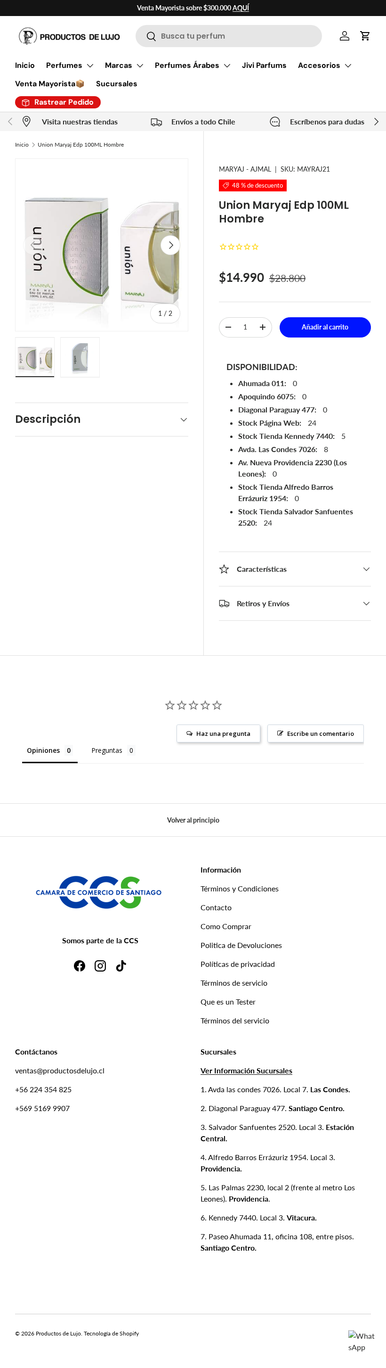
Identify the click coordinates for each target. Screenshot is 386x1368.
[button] (365, 35)
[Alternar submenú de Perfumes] (90, 65)
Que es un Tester (228, 1001)
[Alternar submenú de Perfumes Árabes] (227, 65)
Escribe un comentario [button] (320, 733)
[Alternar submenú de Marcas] (139, 65)
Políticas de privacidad (238, 963)
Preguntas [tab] (106, 750)
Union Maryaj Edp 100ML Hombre (81, 144)
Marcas (118, 65)
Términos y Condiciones (240, 888)
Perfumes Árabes (187, 65)
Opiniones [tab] (43, 750)
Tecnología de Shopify (111, 1333)
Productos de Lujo (58, 1333)
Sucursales (116, 84)
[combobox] (229, 36)
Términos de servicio (234, 982)
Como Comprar (226, 926)
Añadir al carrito (325, 327)
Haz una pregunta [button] (223, 733)
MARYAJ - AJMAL (245, 169)
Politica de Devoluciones (241, 944)
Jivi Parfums (264, 65)
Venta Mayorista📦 (50, 84)
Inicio (25, 65)
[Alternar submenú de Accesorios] (348, 65)
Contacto (216, 907)
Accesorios (319, 65)
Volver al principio (193, 820)
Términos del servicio (235, 1020)
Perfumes (64, 65)
